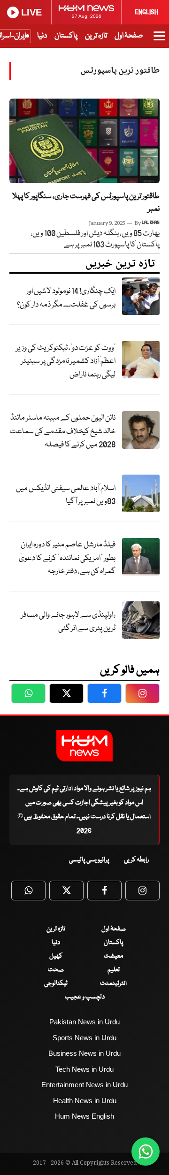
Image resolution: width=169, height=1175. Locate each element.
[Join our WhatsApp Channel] (145, 1151)
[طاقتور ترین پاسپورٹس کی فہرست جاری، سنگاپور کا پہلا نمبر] (84, 141)
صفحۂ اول (129, 36)
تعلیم (114, 970)
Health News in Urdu (84, 1101)
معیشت (113, 956)
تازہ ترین (96, 36)
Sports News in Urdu (84, 1038)
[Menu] (159, 40)
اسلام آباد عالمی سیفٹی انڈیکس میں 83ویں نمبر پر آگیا (65, 495)
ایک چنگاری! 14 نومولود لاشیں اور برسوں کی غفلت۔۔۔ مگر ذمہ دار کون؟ (66, 298)
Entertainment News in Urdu (84, 1085)
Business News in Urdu (84, 1053)
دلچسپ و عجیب (85, 997)
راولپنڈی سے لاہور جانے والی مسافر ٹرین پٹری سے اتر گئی (68, 622)
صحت (56, 970)
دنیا (42, 36)
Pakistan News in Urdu (84, 1022)
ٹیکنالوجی (56, 983)
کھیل (55, 956)
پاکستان (65, 36)
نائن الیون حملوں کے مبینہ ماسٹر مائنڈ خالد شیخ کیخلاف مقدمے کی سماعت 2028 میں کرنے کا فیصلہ (62, 431)
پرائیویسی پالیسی (89, 860)
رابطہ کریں (136, 860)
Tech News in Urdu (84, 1069)
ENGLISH (146, 12)
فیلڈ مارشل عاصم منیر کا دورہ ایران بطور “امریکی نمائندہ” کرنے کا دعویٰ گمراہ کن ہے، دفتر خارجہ (67, 558)
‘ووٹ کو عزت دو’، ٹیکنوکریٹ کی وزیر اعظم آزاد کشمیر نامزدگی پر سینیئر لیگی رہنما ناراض (65, 361)
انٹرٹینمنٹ (113, 983)
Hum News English (84, 1116)
